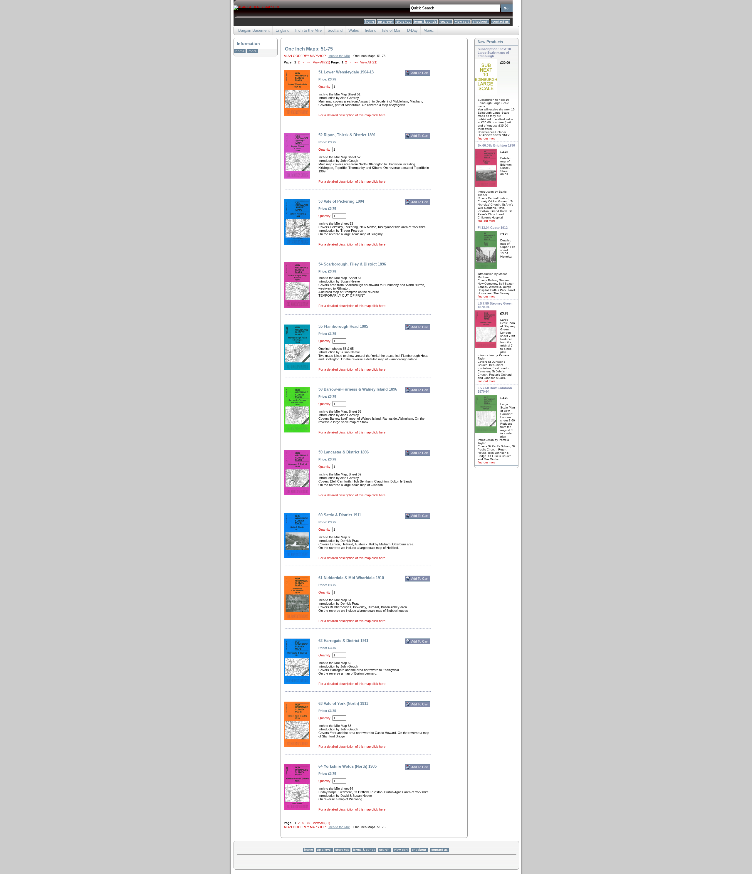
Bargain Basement (254, 30)
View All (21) (321, 62)
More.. (429, 30)
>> (308, 62)
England (282, 30)
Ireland (370, 30)
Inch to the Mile (308, 30)
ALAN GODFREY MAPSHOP (305, 56)
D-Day (412, 30)
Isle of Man (391, 30)
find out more (487, 138)
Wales (353, 30)
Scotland (335, 30)
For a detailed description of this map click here (351, 115)
